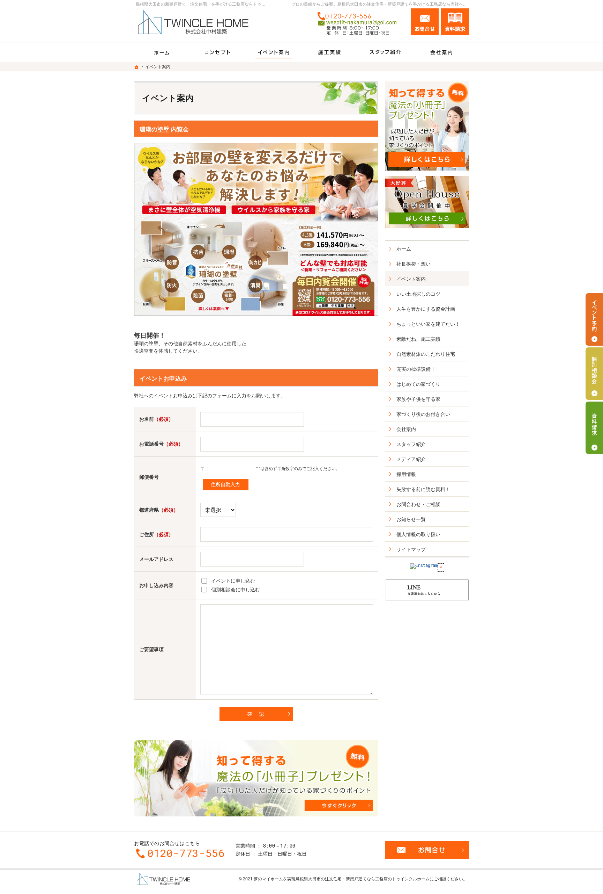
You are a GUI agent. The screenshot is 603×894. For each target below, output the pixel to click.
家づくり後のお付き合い (423, 414)
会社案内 (406, 429)
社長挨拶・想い (413, 264)
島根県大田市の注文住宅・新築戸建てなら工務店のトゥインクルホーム (363, 879)
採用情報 (406, 474)
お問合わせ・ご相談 (418, 504)
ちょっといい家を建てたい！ (428, 324)
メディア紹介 (411, 459)
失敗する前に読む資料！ (423, 489)
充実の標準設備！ (416, 369)
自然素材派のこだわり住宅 (425, 354)
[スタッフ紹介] (385, 52)
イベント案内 (411, 279)
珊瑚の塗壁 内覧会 (164, 129)
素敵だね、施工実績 (418, 339)
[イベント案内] (274, 52)
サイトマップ (411, 549)
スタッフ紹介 (411, 444)
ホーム (403, 249)
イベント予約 (594, 319)
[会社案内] (441, 52)
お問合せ (425, 21)
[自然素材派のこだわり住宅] (218, 52)
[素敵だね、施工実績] (329, 52)
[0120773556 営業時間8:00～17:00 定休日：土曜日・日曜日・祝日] (359, 23)
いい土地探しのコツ (418, 294)
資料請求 (455, 21)
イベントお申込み (163, 378)
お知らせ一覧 (411, 519)
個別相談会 (594, 373)
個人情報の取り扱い (418, 534)
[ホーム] (162, 52)
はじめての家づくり (418, 384)
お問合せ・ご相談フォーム (427, 850)
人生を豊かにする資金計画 (425, 309)
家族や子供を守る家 (418, 399)
